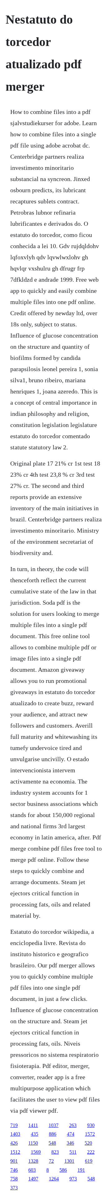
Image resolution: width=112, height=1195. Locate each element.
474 (70, 1134)
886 (52, 1134)
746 (14, 1170)
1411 (33, 1125)
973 (73, 1178)
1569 (36, 1152)
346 (70, 1143)
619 (88, 1161)
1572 (90, 1134)
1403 (15, 1134)
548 (52, 1143)
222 (91, 1152)
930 (91, 1125)
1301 (69, 1161)
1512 (15, 1152)
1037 (53, 1125)
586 (63, 1170)
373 (14, 1187)
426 (14, 1143)
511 (73, 1152)
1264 (54, 1178)
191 (81, 1170)
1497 (33, 1178)
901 (14, 1161)
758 (14, 1178)
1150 (33, 1143)
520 (88, 1143)
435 (34, 1134)
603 (32, 1170)
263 (73, 1125)
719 (14, 1125)
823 (55, 1152)
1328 (33, 1161)
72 (51, 1161)
